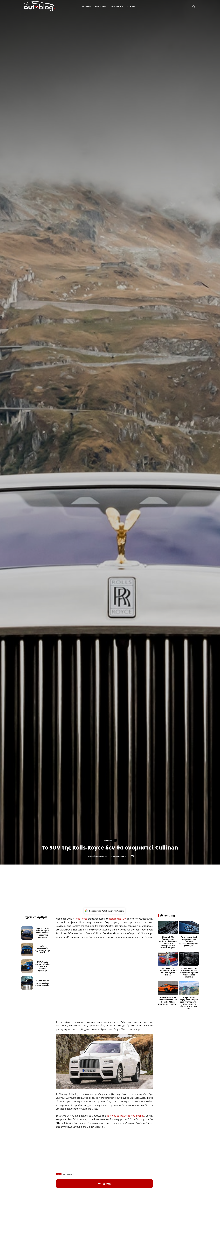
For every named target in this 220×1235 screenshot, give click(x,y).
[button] (193, 6)
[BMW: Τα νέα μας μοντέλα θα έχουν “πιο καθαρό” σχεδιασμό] (27, 966)
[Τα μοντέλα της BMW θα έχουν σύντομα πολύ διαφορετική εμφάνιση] (27, 933)
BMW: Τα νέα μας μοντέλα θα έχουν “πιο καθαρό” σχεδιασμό (42, 966)
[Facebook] (26, 910)
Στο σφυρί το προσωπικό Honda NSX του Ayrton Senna (168, 971)
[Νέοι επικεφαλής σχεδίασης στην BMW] (27, 949)
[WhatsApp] (38, 910)
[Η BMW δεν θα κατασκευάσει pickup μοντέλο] (27, 983)
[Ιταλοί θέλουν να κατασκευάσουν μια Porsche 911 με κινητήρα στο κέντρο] (168, 988)
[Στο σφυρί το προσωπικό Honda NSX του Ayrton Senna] (168, 959)
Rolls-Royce (110, 840)
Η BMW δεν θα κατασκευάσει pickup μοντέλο (42, 983)
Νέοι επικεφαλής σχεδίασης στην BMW (42, 949)
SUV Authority (67, 1174)
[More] (44, 910)
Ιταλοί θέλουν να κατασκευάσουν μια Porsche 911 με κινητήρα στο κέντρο (168, 1000)
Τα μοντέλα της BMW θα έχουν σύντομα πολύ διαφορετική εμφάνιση (42, 932)
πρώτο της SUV (117, 918)
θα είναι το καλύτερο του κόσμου (125, 1115)
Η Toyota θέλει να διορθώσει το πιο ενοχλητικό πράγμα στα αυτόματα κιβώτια (189, 972)
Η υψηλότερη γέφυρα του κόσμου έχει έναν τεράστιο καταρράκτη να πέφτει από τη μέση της (189, 1002)
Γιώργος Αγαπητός (99, 856)
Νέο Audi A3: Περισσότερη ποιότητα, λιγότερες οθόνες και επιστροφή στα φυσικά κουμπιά (168, 942)
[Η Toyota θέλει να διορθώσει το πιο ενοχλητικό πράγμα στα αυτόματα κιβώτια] (189, 959)
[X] (32, 910)
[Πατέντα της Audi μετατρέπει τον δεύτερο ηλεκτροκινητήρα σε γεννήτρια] (189, 927)
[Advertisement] (110, 886)
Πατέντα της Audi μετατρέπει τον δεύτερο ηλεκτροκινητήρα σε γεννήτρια (188, 941)
